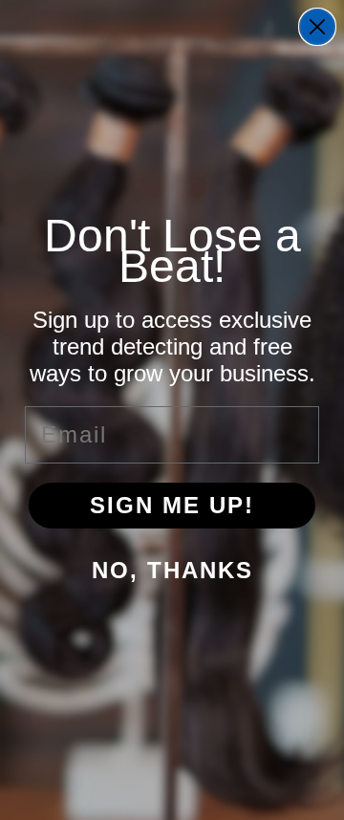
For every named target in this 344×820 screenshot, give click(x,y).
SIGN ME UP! (172, 505)
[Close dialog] (317, 27)
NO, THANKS (172, 570)
